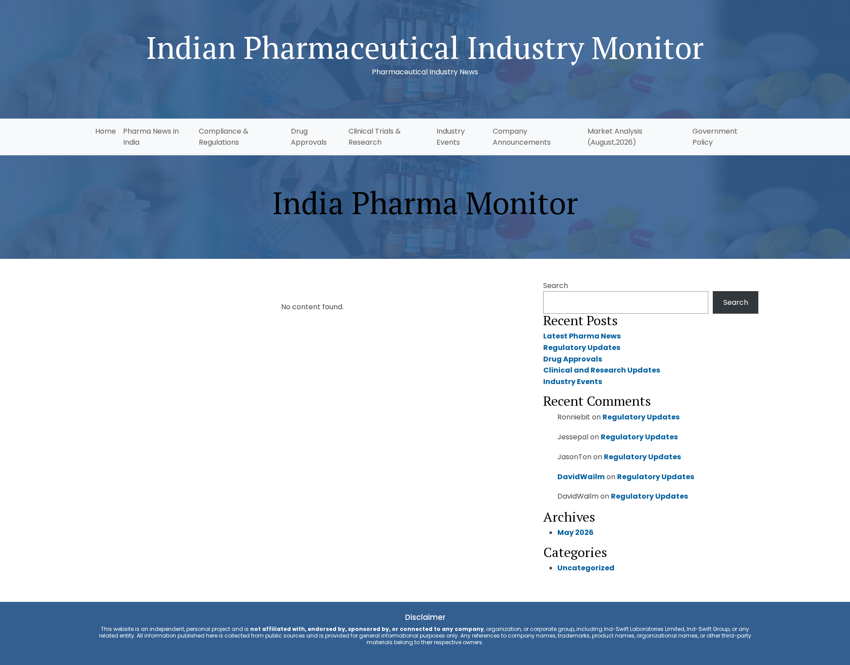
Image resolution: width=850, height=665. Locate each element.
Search (555, 286)
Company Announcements (522, 137)
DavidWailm (581, 477)
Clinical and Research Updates (601, 370)
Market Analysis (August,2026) (614, 137)
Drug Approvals (309, 137)
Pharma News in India (151, 137)
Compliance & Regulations (223, 137)
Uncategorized (585, 568)
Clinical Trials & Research (374, 137)
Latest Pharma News (582, 336)
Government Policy (715, 137)
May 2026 (575, 532)
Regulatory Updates (581, 347)
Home (105, 131)
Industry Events (451, 137)
